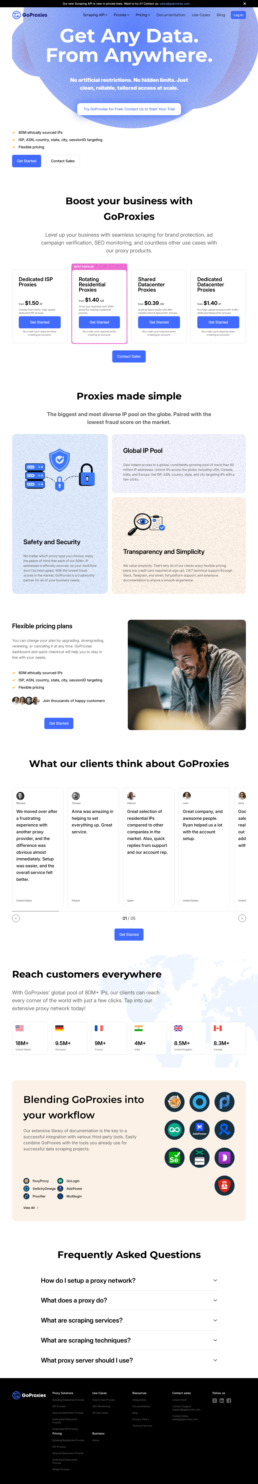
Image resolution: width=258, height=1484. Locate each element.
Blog (221, 15)
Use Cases (201, 15)
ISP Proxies (59, 1406)
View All (29, 1207)
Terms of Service (142, 1425)
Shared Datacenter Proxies (67, 1412)
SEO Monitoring (101, 1406)
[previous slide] (16, 918)
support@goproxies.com (186, 1409)
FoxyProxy (41, 1181)
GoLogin (73, 1181)
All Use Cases (100, 1412)
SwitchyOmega (44, 1189)
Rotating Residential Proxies (68, 1399)
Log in (238, 15)
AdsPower (74, 1189)
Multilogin (74, 1196)
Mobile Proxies (60, 1469)
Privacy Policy (140, 1419)
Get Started (26, 161)
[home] (29, 15)
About (95, 1440)
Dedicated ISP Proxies (65, 1428)
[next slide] (242, 918)
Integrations (139, 1399)
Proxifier (39, 1196)
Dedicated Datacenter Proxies (65, 1421)
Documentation (170, 15)
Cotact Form (179, 1399)
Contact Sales (63, 161)
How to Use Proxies (103, 1399)
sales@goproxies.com (185, 1419)
